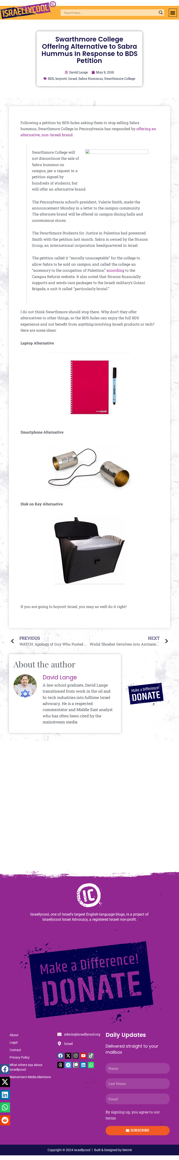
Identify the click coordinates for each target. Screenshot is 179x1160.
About (14, 1035)
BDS (51, 78)
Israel (72, 78)
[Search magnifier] (161, 12)
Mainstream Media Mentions (30, 1077)
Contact (15, 1050)
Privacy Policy (20, 1057)
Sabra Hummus (90, 78)
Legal (13, 1042)
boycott (61, 78)
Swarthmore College (119, 78)
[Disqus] (89, 808)
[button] (173, 13)
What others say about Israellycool (26, 1067)
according (115, 270)
